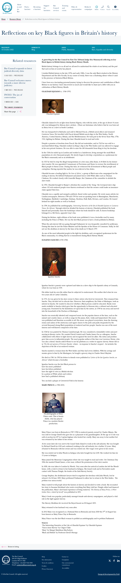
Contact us (65, 557)
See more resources (13, 107)
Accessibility (65, 568)
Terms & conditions (48, 563)
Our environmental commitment (68, 564)
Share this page (11, 112)
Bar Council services (56, 8)
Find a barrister (27, 8)
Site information (47, 560)
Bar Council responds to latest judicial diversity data (18, 69)
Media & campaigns (88, 8)
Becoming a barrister (37, 8)
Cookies (44, 566)
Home (3, 19)
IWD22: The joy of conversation (13, 96)
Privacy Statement (47, 569)
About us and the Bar (19, 8)
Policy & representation (76, 8)
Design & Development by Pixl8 (109, 574)
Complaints (65, 560)
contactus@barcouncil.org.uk (26, 565)
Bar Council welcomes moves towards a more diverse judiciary (17, 83)
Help (43, 557)
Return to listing (13, 547)
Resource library (15, 19)
